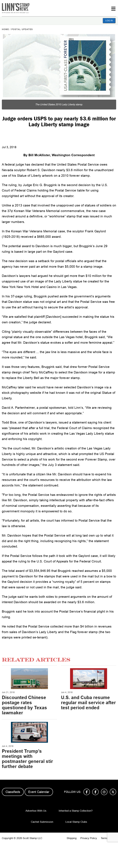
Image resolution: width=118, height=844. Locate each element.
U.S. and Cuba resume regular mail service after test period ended (88, 702)
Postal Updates (22, 29)
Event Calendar (38, 792)
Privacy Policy (88, 838)
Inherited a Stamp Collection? (75, 810)
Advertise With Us (36, 810)
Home (5, 29)
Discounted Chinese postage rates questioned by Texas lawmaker (24, 705)
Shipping (72, 838)
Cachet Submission (42, 821)
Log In (109, 20)
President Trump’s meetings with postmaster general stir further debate (27, 759)
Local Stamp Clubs (76, 821)
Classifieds (13, 792)
